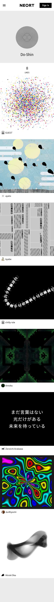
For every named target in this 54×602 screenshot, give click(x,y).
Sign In (45, 5)
